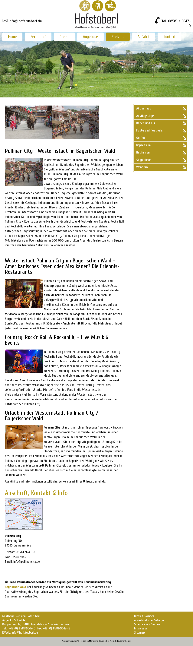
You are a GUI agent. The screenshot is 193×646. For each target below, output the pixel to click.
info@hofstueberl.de (25, 21)
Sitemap (139, 633)
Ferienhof (38, 36)
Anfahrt (144, 36)
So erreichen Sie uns (147, 624)
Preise (64, 36)
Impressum (141, 628)
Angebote (90, 36)
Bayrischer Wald (15, 587)
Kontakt (169, 36)
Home (12, 36)
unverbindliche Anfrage (149, 620)
